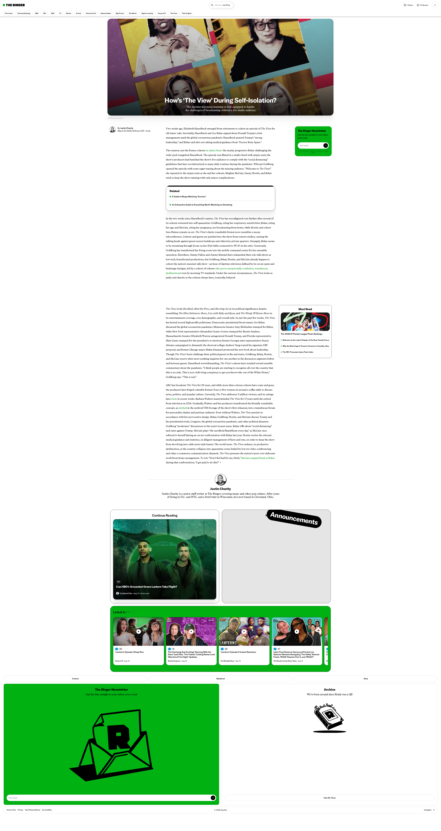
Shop (366, 678)
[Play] (138, 631)
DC (118, 582)
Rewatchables (106, 13)
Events (78, 13)
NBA (36, 13)
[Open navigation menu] (435, 5)
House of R (162, 13)
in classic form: (214, 150)
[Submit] (325, 145)
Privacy (20, 810)
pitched (182, 407)
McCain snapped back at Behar (258, 457)
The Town (173, 13)
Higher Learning (147, 13)
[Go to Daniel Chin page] (117, 593)
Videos (410, 5)
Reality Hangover (174, 661)
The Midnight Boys (227, 661)
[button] (221, 5)
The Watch (133, 13)
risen (174, 398)
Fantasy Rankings (23, 13)
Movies (68, 13)
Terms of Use (11, 810)
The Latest (9, 13)
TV (60, 13)
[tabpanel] (220, 200)
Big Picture (120, 13)
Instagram (427, 810)
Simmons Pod (91, 13)
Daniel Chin (127, 593)
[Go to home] (14, 5)
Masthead (220, 678)
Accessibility (47, 810)
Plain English (186, 13)
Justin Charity (126, 128)
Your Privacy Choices (32, 810)
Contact (75, 678)
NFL (44, 13)
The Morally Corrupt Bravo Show (285, 661)
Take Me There (330, 798)
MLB (52, 13)
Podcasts (424, 5)
